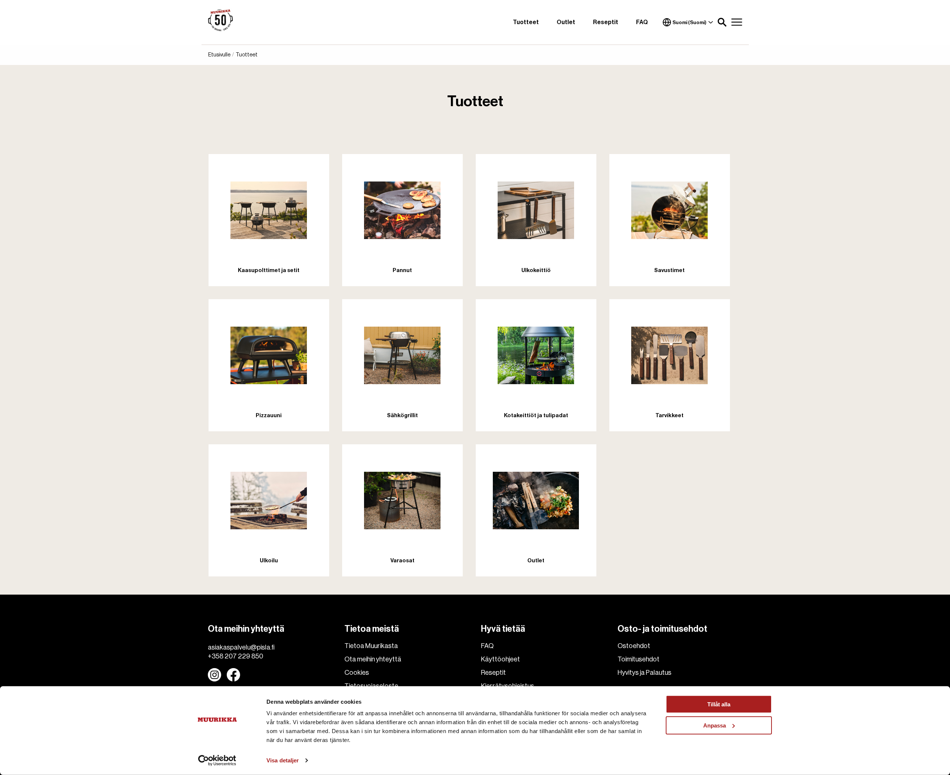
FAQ (642, 22)
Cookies (356, 672)
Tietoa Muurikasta (371, 645)
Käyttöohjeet (500, 659)
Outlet (566, 22)
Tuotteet (526, 22)
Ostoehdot (634, 645)
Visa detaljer (282, 760)
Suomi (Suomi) (689, 22)
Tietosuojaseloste (371, 686)
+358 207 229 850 (235, 656)
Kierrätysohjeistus (507, 686)
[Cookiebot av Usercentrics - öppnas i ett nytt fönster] (217, 760)
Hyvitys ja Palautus (644, 672)
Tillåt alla (718, 704)
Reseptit (605, 22)
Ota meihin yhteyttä (372, 659)
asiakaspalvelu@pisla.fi (241, 647)
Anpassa (714, 725)
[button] (722, 22)
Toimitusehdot (638, 659)
